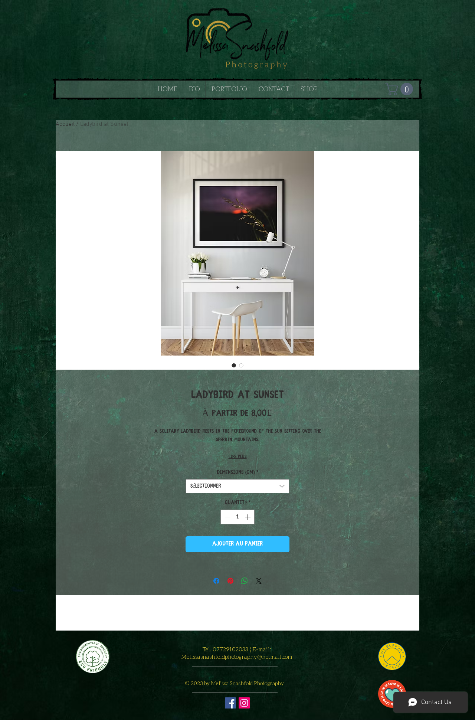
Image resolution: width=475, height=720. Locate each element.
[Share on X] (258, 580)
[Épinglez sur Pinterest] (230, 580)
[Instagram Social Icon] (244, 702)
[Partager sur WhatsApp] (244, 580)
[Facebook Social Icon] (230, 702)
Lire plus (238, 456)
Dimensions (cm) (237, 472)
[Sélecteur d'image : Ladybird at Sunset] (234, 365)
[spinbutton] (237, 517)
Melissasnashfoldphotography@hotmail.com (236, 656)
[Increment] (248, 517)
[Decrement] (227, 517)
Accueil (65, 124)
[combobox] (237, 486)
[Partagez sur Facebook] (216, 580)
